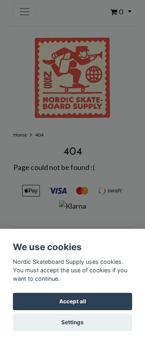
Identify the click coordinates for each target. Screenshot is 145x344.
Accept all (72, 301)
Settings (72, 322)
